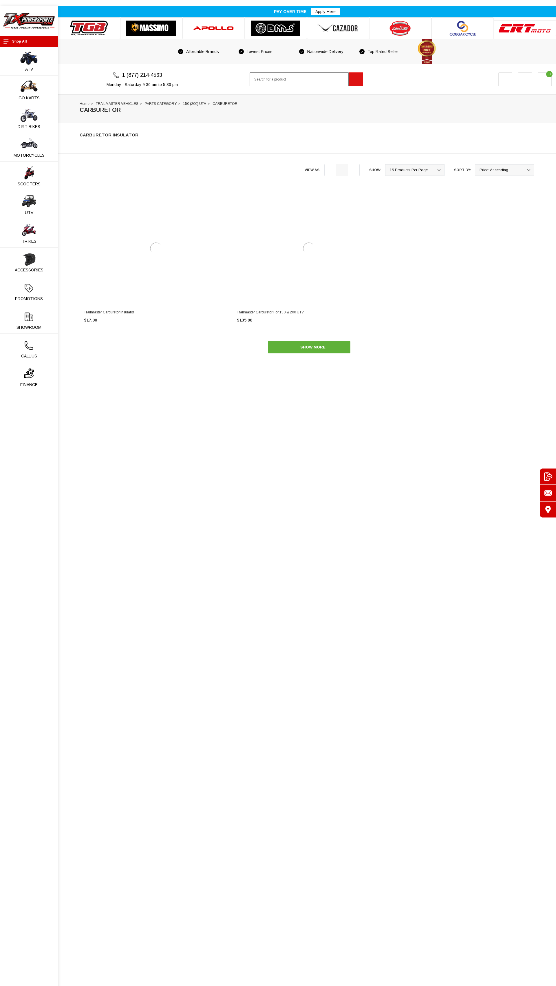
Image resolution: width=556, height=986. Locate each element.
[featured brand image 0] (89, 28)
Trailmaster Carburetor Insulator (109, 312)
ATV (29, 69)
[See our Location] (548, 510)
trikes (29, 241)
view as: (313, 170)
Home (84, 104)
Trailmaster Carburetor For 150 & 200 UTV (270, 312)
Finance (29, 384)
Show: (375, 170)
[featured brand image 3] (213, 28)
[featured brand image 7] (462, 28)
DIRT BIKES (29, 126)
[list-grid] (353, 170)
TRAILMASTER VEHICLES (117, 104)
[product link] (156, 248)
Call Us (29, 356)
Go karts (29, 98)
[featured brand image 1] (151, 28)
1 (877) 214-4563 (142, 75)
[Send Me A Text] (548, 477)
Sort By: (462, 170)
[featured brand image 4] (276, 28)
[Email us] (548, 493)
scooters (29, 184)
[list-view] (330, 170)
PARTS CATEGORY (161, 104)
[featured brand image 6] (400, 28)
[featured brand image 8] (525, 28)
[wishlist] (525, 79)
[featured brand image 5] (338, 28)
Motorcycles (29, 155)
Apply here (325, 11)
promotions (29, 298)
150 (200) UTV (194, 104)
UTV (29, 212)
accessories (29, 270)
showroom (29, 327)
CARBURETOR (225, 104)
